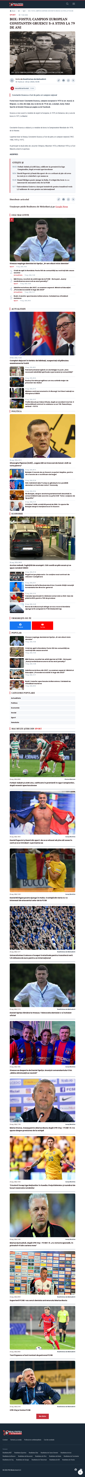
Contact (5, 1440)
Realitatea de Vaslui (68, 1460)
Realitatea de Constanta (71, 1456)
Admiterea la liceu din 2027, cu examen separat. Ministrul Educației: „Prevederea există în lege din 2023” (42, 288)
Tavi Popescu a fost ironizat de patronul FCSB (31, 1355)
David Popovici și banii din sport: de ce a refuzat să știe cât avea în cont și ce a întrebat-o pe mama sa (44, 174)
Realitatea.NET (7, 1453)
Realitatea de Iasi (66, 1453)
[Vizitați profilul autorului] (12, 80)
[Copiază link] (59, 80)
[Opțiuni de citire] (80, 1472)
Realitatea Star (33, 1453)
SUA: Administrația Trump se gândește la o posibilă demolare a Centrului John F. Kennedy (46, 484)
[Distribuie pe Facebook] (64, 80)
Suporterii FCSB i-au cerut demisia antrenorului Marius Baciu (38, 1300)
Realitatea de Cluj (8, 1460)
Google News (61, 206)
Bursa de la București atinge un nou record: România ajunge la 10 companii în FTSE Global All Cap (47, 608)
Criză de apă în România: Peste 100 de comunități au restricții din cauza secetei (47, 649)
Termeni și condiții (16, 1440)
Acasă (13, 11)
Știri (19, 11)
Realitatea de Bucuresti (25, 1456)
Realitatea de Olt (54, 1460)
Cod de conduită (49, 1440)
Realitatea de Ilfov (40, 1456)
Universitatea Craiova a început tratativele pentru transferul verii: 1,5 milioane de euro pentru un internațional (44, 187)
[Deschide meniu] (73, 4)
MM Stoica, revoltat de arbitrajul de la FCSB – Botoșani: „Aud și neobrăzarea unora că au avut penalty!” (40, 280)
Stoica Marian (70, 779)
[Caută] (67, 4)
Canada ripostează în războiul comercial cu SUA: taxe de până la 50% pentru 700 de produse (49, 597)
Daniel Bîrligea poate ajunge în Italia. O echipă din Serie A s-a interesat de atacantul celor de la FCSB (43, 181)
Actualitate (18, 275)
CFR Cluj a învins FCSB (20, 1410)
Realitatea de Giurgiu (22, 1460)
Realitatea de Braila (55, 1456)
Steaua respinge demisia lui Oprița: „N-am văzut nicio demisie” (39, 263)
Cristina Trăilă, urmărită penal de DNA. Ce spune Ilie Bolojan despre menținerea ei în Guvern (47, 505)
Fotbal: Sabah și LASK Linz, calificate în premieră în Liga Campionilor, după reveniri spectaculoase (41, 168)
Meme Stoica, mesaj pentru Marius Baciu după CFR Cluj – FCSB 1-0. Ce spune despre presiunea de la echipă (42, 1129)
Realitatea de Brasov (9, 1456)
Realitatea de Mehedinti (34, 79)
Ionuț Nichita (70, 837)
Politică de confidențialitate (32, 1440)
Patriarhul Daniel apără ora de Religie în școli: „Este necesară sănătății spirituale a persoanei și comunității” (49, 371)
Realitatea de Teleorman (39, 1460)
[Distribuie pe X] (73, 80)
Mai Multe (42, 1416)
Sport (24, 11)
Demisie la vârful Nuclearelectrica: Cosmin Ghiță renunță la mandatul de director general (49, 586)
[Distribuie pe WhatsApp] (68, 80)
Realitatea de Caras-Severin (49, 1453)
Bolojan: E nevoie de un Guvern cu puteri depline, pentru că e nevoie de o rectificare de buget (49, 473)
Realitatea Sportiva (20, 1453)
